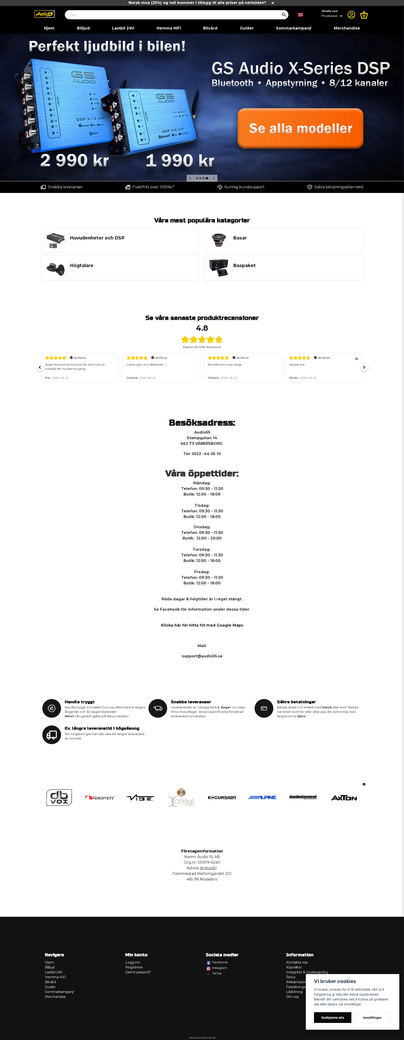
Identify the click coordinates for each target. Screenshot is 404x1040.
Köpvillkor (294, 967)
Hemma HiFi (169, 28)
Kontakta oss (296, 962)
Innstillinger (372, 1017)
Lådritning (294, 992)
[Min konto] (351, 14)
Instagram (219, 968)
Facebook (220, 962)
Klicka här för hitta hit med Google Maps (202, 625)
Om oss (292, 997)
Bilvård (210, 28)
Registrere (134, 967)
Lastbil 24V (123, 28)
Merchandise (347, 28)
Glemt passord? (138, 972)
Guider (247, 28)
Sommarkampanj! (293, 28)
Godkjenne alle (332, 1017)
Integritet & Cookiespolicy (307, 972)
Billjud (83, 28)
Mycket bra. (297, 364)
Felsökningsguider (301, 987)
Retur (291, 977)
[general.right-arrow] (213, 178)
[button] (300, 15)
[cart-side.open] (364, 14)
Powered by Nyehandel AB (202, 1037)
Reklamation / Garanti (303, 982)
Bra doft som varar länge (225, 364)
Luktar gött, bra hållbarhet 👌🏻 (146, 364)
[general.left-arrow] (190, 178)
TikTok (217, 973)
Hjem (49, 28)
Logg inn (132, 962)
